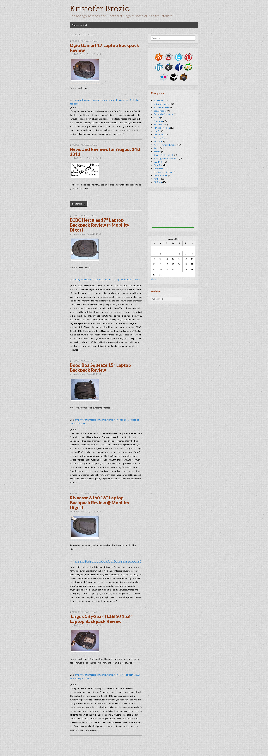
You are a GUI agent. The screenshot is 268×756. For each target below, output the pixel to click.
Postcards (158, 141)
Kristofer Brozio (100, 8)
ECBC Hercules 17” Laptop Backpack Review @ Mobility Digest (99, 225)
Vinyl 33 (157, 179)
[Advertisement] (173, 210)
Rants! (156, 148)
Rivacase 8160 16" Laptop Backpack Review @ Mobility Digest (99, 502)
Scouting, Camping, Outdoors (166, 158)
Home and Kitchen (162, 127)
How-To (157, 131)
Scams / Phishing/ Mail (163, 155)
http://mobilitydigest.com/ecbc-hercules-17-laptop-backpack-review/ (107, 279)
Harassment (159, 124)
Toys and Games (161, 175)
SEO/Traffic (158, 161)
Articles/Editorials (161, 104)
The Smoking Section (163, 172)
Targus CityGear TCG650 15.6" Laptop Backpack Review (101, 619)
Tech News (158, 168)
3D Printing (158, 100)
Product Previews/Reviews (84, 41)
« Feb (153, 279)
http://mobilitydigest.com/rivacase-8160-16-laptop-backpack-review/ (108, 561)
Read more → (78, 203)
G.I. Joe (157, 117)
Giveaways (158, 121)
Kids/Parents (159, 134)
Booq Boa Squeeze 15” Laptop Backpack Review (100, 367)
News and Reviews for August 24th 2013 (106, 151)
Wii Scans (158, 182)
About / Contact (79, 25)
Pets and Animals (161, 138)
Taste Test (158, 165)
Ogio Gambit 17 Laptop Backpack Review (104, 48)
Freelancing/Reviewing (163, 114)
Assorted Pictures (161, 107)
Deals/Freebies (160, 111)
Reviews (157, 151)
